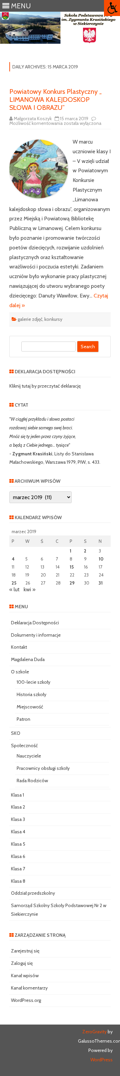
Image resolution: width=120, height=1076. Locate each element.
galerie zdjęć (30, 319)
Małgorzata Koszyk (33, 119)
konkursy (53, 319)
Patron (23, 719)
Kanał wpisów (25, 976)
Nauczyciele (29, 756)
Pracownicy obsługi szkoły (43, 768)
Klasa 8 (18, 881)
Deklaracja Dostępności (35, 623)
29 (72, 583)
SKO (15, 733)
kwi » (29, 589)
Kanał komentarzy (29, 988)
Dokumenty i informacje (36, 635)
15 (72, 567)
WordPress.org (26, 1000)
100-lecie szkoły (33, 682)
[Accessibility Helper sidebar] (112, 8)
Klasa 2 (18, 807)
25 (14, 583)
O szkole (20, 672)
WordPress (101, 1060)
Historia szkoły (31, 694)
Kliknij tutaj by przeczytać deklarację (45, 386)
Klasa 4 (18, 832)
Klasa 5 (18, 844)
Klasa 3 (18, 819)
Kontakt (19, 647)
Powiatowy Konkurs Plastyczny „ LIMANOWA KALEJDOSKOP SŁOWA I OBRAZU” (55, 99)
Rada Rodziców (32, 781)
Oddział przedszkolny (33, 893)
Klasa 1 (17, 795)
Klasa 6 (18, 856)
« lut (14, 589)
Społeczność (24, 745)
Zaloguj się (22, 963)
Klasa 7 (18, 869)
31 (101, 583)
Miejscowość (30, 707)
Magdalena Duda (28, 659)
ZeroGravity (94, 1032)
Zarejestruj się (25, 951)
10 (101, 559)
